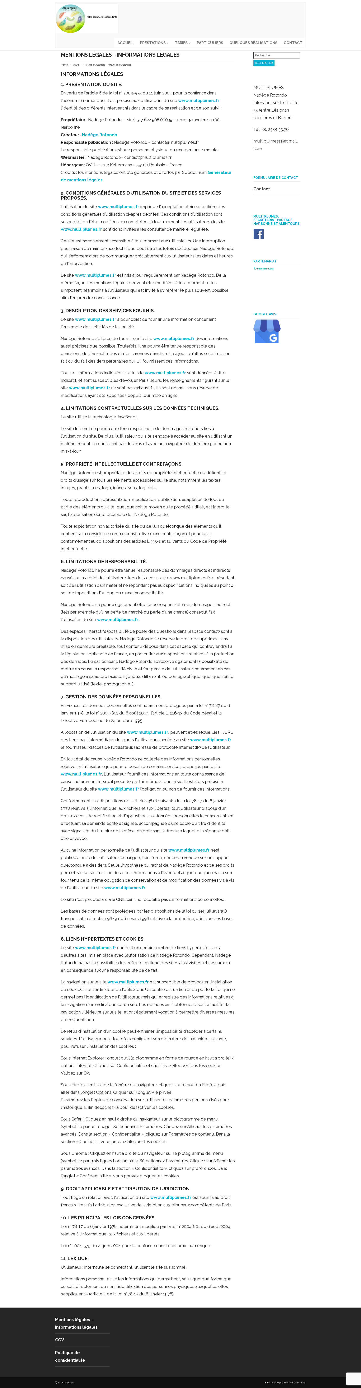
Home (64, 64)
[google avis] (267, 341)
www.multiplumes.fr (198, 100)
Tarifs (181, 43)
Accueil (125, 43)
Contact (293, 43)
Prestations (153, 43)
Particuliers (210, 43)
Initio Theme (271, 1382)
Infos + (77, 64)
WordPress (300, 1382)
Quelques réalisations (253, 43)
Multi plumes (66, 1382)
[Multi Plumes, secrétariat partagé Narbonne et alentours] (258, 237)
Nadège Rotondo (99, 134)
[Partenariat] (263, 268)
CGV (59, 1339)
